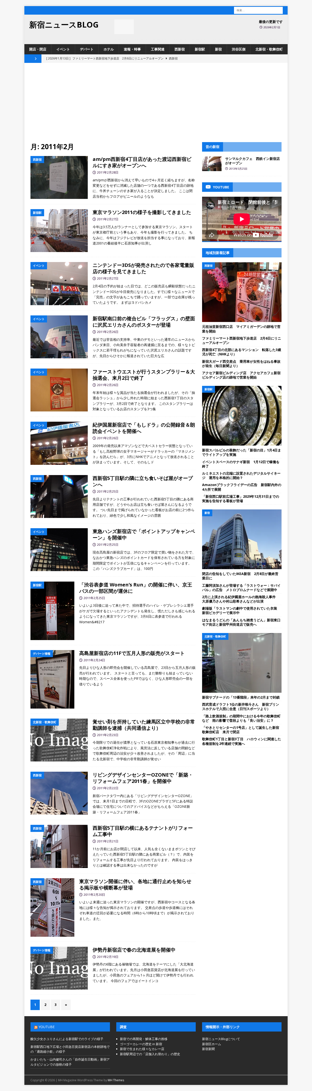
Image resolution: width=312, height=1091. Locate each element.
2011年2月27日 (107, 219)
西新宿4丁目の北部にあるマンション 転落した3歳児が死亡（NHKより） (241, 351)
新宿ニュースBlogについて (221, 1039)
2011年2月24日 (94, 660)
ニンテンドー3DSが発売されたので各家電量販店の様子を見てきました (143, 268)
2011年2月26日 (107, 332)
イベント (63, 49)
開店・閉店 (37, 49)
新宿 (218, 49)
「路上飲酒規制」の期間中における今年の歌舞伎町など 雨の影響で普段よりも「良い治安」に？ (241, 718)
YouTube (47, 1026)
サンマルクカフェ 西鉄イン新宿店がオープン (252, 160)
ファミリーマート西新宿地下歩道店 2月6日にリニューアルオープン (241, 340)
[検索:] (258, 10)
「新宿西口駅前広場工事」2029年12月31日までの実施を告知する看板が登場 (240, 498)
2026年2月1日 (271, 27)
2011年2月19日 (107, 957)
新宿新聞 (208, 1049)
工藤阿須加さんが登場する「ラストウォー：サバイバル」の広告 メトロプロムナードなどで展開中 (241, 587)
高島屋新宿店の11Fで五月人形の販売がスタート (132, 653)
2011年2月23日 (107, 735)
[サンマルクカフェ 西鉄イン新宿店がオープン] (212, 163)
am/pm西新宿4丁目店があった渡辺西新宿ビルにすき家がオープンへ (142, 162)
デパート (87, 49)
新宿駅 (200, 49)
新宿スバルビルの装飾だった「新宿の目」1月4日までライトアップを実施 (241, 452)
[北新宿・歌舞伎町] (59, 740)
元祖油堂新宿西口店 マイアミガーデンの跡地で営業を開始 (241, 328)
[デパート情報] (52, 679)
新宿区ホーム (211, 1044)
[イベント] (59, 283)
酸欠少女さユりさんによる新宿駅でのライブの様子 (66, 1039)
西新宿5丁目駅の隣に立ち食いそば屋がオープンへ (143, 481)
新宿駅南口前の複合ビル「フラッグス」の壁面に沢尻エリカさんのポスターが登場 (144, 321)
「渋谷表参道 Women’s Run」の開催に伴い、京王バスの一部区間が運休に (135, 587)
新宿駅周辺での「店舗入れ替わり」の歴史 (150, 1054)
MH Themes (116, 1080)
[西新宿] (59, 177)
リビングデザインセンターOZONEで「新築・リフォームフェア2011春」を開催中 (143, 777)
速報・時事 (132, 49)
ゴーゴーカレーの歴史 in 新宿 (141, 1044)
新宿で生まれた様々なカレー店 (142, 1049)
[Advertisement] (156, 105)
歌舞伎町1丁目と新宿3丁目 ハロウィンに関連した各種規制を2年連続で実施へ (241, 741)
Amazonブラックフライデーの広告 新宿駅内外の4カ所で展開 (241, 486)
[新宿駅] (59, 230)
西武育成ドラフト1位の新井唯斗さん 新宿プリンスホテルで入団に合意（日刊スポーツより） (240, 706)
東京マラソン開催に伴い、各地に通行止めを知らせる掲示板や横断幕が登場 (135, 884)
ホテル (109, 49)
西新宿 (180, 49)
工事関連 (158, 49)
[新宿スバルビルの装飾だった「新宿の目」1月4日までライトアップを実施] (242, 416)
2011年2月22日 (107, 788)
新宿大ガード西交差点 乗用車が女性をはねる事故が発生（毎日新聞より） (241, 363)
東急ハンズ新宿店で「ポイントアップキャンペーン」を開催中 (144, 534)
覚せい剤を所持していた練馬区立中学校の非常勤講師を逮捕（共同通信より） (144, 724)
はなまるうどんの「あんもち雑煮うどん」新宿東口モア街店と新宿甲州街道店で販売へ (241, 622)
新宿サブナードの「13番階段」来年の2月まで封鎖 (241, 697)
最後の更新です (271, 21)
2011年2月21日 (107, 841)
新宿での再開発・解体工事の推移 (143, 1039)
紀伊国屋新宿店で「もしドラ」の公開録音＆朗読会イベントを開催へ (144, 427)
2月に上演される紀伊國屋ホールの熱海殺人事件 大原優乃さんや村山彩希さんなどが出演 (240, 599)
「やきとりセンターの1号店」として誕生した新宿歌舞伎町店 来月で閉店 (240, 729)
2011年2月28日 (107, 172)
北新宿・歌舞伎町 (269, 49)
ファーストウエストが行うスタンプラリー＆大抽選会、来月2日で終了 (144, 374)
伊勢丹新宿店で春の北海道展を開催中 (134, 949)
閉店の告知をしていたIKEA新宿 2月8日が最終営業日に (240, 575)
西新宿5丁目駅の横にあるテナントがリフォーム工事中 (143, 831)
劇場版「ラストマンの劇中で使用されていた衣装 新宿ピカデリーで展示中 (241, 610)
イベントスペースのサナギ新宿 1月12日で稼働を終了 (241, 463)
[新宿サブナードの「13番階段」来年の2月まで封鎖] (242, 663)
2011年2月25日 (107, 491)
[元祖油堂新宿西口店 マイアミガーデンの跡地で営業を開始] (242, 292)
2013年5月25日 (238, 168)
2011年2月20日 (94, 894)
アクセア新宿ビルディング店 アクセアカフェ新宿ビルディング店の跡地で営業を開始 (241, 375)
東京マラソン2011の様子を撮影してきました (142, 212)
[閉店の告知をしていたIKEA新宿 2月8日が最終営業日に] (242, 539)
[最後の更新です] (124, 26)
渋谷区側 (238, 49)
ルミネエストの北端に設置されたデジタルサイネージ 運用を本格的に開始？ (241, 475)
